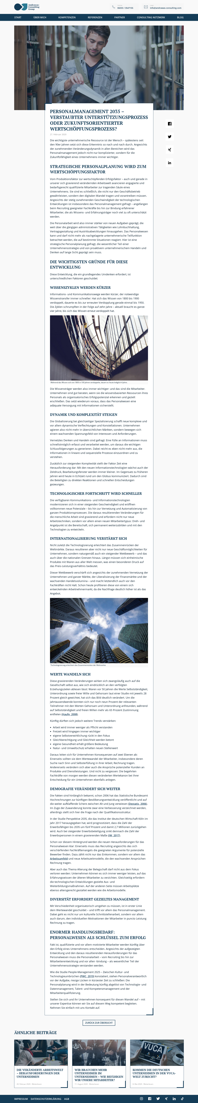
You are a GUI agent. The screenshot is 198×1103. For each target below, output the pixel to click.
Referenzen (95, 17)
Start (17, 17)
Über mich (39, 17)
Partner (119, 17)
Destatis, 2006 (137, 803)
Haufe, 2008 (69, 714)
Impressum (21, 1099)
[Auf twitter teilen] (170, 136)
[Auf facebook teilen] (170, 123)
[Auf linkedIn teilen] (169, 162)
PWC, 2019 (87, 976)
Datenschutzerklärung (46, 1099)
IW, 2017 (114, 835)
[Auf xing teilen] (170, 149)
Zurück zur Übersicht (99, 1022)
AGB (66, 1099)
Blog (180, 17)
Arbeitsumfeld (59, 858)
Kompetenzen (67, 17)
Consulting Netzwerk (151, 17)
